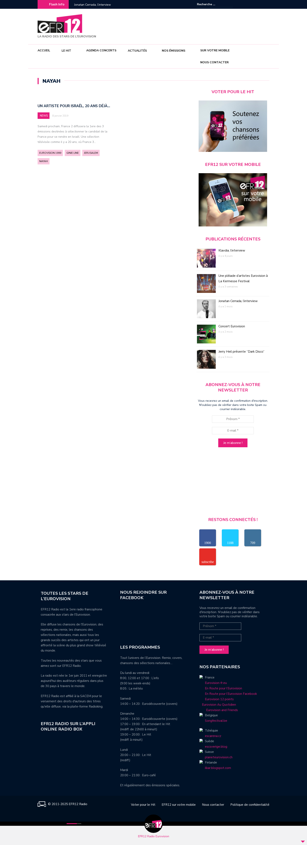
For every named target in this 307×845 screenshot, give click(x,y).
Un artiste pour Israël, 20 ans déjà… (74, 106)
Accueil (44, 50)
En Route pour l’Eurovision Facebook (231, 694)
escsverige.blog (216, 747)
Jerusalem (91, 153)
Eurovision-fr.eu (216, 683)
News (44, 116)
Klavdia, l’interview (231, 250)
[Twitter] (266, 4)
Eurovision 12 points (219, 699)
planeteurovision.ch (218, 757)
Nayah (43, 161)
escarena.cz (213, 736)
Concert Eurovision (231, 326)
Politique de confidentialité (249, 805)
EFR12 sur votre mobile (179, 805)
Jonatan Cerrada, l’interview (92, 5)
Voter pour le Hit (143, 805)
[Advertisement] (193, 26)
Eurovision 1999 (50, 153)
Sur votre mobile (215, 50)
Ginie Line (72, 153)
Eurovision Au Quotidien (217, 705)
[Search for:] (209, 4)
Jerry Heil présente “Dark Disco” (241, 351)
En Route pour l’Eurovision (223, 688)
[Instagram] (260, 4)
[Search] (230, 4)
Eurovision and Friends (218, 710)
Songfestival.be (216, 721)
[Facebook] (254, 4)
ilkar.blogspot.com (218, 768)
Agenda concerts (101, 50)
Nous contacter (214, 62)
